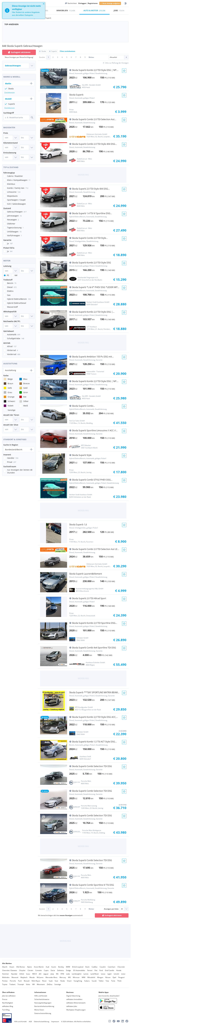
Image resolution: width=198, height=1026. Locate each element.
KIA (57, 974)
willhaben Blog (7, 1006)
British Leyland (77, 967)
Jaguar (46, 974)
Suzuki (94, 981)
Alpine (29, 967)
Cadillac (95, 967)
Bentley (61, 967)
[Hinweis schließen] (43, 3)
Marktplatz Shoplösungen (76, 1010)
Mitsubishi (91, 977)
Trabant (12, 984)
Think (119, 981)
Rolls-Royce (36, 981)
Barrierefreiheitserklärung (44, 1006)
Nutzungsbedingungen (42, 1003)
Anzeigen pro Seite (111, 909)
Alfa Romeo (20, 967)
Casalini (103, 967)
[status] (23, 10)
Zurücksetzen (9, 92)
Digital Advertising (73, 996)
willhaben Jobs (71, 1006)
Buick (87, 967)
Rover (44, 981)
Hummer (5, 974)
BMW (68, 967)
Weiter (91, 57)
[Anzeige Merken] (124, 70)
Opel (114, 977)
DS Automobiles (79, 970)
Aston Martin (39, 967)
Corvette (38, 970)
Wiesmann (41, 984)
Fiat (96, 970)
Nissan (107, 977)
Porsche (13, 981)
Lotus (123, 974)
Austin (53, 967)
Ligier (109, 974)
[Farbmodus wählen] (125, 3)
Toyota (4, 984)
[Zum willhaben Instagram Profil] (109, 1021)
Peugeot (121, 977)
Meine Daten (39, 1010)
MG (69, 977)
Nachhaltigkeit (7, 1003)
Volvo (28, 984)
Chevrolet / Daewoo (9, 970)
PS (8, 275)
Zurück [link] (42, 57)
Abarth (4, 967)
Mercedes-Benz (51, 977)
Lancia (86, 974)
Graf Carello (109, 970)
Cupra (46, 970)
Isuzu (28, 974)
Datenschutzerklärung (42, 1013)
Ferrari (89, 970)
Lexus (103, 974)
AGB (30, 1021)
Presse (4, 999)
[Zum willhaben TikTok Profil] (114, 1021)
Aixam (11, 967)
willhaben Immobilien (74, 999)
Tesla (113, 981)
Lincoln (116, 974)
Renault (26, 981)
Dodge (68, 970)
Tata (107, 981)
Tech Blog (6, 1010)
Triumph (21, 984)
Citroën (30, 970)
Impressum (55, 1021)
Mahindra (5, 977)
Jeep (52, 974)
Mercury (63, 977)
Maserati (15, 977)
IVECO (34, 974)
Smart (69, 981)
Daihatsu (60, 970)
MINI (83, 977)
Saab (51, 981)
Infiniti (21, 974)
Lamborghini (76, 974)
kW (16, 275)
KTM (62, 974)
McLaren (40, 977)
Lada (68, 974)
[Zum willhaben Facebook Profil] (126, 1021)
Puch (20, 981)
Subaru (87, 981)
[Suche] (31, 117)
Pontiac (5, 981)
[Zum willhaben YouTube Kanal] (118, 1021)
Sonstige (57, 984)
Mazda (32, 977)
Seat (56, 981)
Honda (118, 970)
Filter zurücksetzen (67, 51)
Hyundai (14, 974)
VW (33, 984)
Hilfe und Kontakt (40, 996)
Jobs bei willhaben (8, 996)
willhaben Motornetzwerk (75, 1003)
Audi (47, 967)
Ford (101, 970)
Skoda (62, 981)
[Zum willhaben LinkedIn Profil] (122, 1021)
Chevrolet (121, 967)
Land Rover (95, 974)
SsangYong (78, 981)
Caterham (111, 967)
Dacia (53, 970)
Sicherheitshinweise (41, 999)
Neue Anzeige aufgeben (111, 3)
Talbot (101, 981)
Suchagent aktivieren (113, 915)
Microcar (76, 977)
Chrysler (22, 970)
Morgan (100, 977)
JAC (40, 974)
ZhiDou (49, 984)
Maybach (23, 977)
